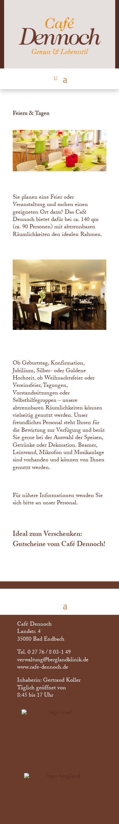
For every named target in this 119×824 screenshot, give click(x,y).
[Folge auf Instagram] (94, 816)
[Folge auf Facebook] (76, 816)
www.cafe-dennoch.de (42, 668)
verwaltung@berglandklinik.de (53, 660)
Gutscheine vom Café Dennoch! (59, 545)
